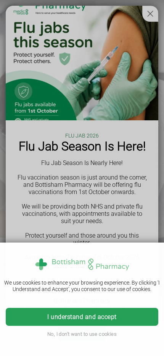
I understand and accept (81, 316)
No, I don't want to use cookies (82, 334)
